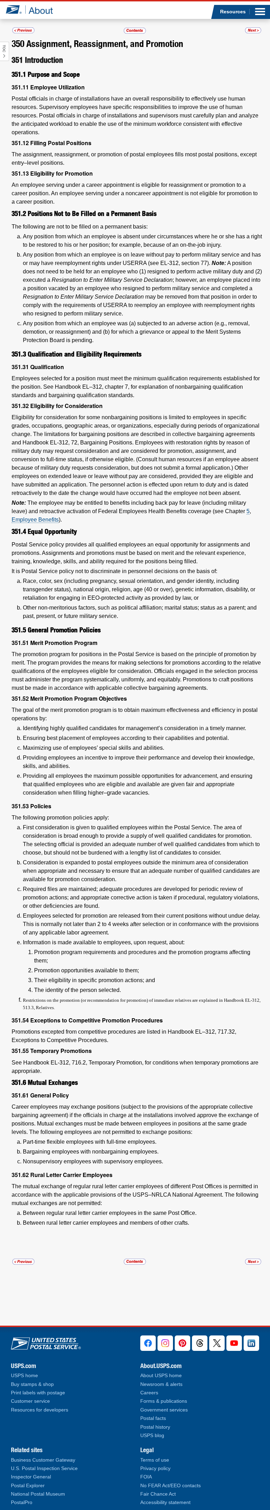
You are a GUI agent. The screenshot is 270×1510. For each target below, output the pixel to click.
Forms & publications (163, 1401)
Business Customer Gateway (43, 1460)
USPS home (24, 1375)
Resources (233, 11)
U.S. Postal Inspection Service (44, 1468)
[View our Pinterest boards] (182, 1343)
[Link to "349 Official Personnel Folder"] (23, 30)
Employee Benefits (35, 520)
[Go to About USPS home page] (46, 1342)
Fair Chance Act (158, 1494)
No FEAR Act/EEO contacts (170, 1485)
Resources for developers (39, 1410)
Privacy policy (155, 1468)
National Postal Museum (38, 1494)
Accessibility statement (165, 1502)
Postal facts (153, 1418)
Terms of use (154, 1460)
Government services (164, 1410)
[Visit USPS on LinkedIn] (251, 1343)
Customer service (30, 1401)
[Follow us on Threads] (199, 1343)
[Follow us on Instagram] (165, 1343)
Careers (149, 1392)
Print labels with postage (38, 1392)
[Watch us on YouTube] (234, 1343)
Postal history (155, 1427)
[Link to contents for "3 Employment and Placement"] (135, 30)
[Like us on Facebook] (148, 1343)
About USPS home (161, 1375)
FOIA (146, 1477)
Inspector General (31, 1477)
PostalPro (21, 1502)
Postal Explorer (28, 1485)
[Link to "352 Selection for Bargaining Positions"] (253, 30)
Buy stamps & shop (32, 1384)
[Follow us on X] (217, 1343)
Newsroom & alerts (161, 1384)
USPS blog (152, 1435)
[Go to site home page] (34, 9)
